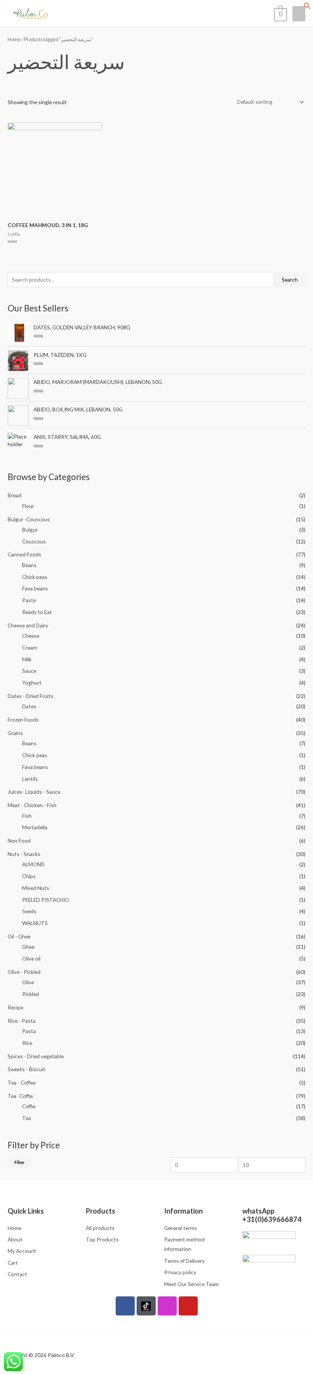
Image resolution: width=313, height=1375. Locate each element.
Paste (29, 600)
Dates (29, 706)
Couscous (34, 541)
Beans (29, 565)
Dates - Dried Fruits (30, 696)
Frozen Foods (23, 719)
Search (290, 279)
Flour (28, 506)
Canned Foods (24, 554)
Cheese (30, 635)
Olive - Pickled (24, 972)
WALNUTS (35, 923)
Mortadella (34, 827)
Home (14, 39)
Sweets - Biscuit (26, 1069)
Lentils (30, 778)
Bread (14, 495)
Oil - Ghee (19, 936)
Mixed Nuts (35, 888)
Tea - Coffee (21, 1082)
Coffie (28, 1106)
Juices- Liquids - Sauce (34, 791)
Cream (29, 647)
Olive (28, 982)
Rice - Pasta (21, 1020)
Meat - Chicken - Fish (32, 805)
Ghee (28, 946)
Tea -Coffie (20, 1096)
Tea (26, 1118)
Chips (28, 876)
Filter (19, 1162)
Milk (27, 659)
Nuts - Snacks (24, 854)
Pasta (29, 1031)
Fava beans (35, 588)
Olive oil (31, 958)
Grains (15, 733)
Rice (27, 1043)
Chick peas (34, 577)
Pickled (30, 994)
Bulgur (30, 529)
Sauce (29, 670)
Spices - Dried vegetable (36, 1056)
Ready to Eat (37, 612)
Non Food (19, 840)
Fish (27, 815)
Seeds (29, 911)
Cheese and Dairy (28, 625)
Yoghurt (32, 682)
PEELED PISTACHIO (45, 899)
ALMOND (33, 864)
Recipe (15, 1007)
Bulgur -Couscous (29, 519)
